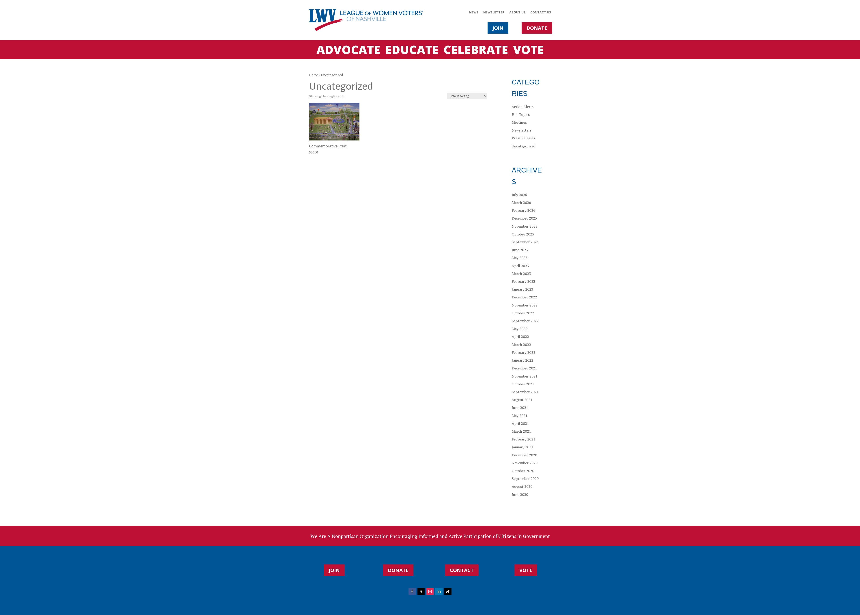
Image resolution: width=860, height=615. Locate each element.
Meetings (519, 122)
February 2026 (523, 210)
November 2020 (525, 462)
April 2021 (520, 423)
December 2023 (524, 218)
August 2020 (522, 486)
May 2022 (519, 328)
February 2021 (523, 439)
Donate (537, 27)
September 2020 (525, 478)
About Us (517, 12)
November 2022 (525, 305)
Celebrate (475, 50)
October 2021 (523, 384)
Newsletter (493, 12)
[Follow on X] (421, 591)
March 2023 (521, 273)
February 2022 (523, 352)
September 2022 (525, 320)
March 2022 (521, 344)
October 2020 (523, 470)
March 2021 (521, 431)
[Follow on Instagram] (430, 591)
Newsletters (521, 130)
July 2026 (519, 194)
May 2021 (519, 415)
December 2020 (524, 455)
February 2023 (523, 281)
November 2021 (525, 376)
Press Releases (523, 138)
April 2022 (520, 336)
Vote (528, 50)
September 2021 (525, 391)
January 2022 (522, 360)
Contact (462, 570)
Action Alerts (522, 106)
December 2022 (524, 297)
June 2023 (520, 249)
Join (497, 27)
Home (313, 75)
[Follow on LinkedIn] (439, 591)
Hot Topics (521, 114)
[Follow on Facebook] (412, 591)
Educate (412, 50)
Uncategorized (523, 146)
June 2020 (520, 494)
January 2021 (522, 447)
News (473, 12)
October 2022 (523, 313)
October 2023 (523, 234)
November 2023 (525, 226)
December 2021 (524, 368)
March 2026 (521, 202)
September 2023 (525, 242)
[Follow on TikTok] (448, 591)
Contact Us (540, 12)
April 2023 (520, 265)
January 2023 (522, 289)
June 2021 (520, 407)
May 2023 (519, 257)
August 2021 (522, 399)
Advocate (348, 50)
